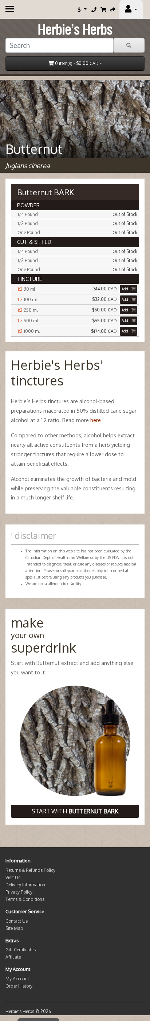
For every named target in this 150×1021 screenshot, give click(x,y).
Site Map (14, 928)
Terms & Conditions (24, 899)
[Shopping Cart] (103, 9)
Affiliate (13, 957)
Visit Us (12, 877)
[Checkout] (112, 9)
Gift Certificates (20, 949)
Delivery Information (25, 884)
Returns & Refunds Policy (30, 870)
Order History (18, 986)
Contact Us (16, 921)
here (95, 420)
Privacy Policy (18, 892)
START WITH (75, 811)
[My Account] (131, 9)
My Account (17, 978)
